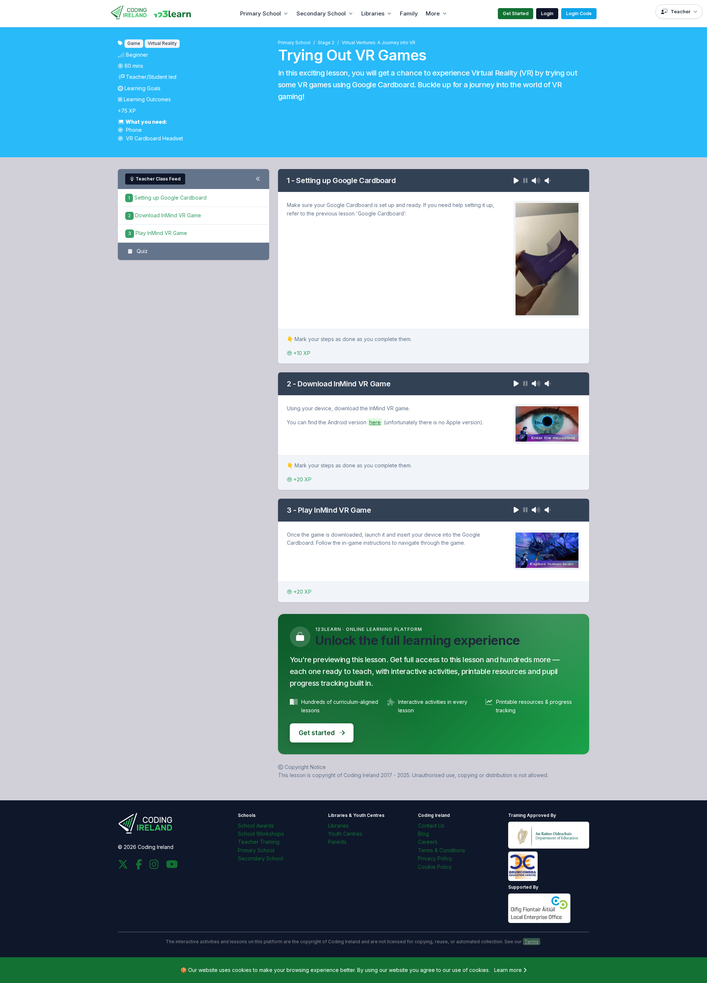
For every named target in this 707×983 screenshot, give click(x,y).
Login (547, 13)
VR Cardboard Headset (153, 138)
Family (409, 13)
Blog (423, 834)
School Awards (256, 825)
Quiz (141, 251)
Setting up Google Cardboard (167, 197)
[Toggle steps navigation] (258, 179)
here (375, 422)
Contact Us (431, 825)
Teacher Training (258, 842)
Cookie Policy (435, 867)
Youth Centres (345, 834)
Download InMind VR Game (164, 215)
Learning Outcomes (147, 99)
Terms (531, 941)
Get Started (515, 13)
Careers (427, 842)
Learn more (508, 970)
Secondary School (321, 13)
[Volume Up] (536, 180)
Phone (133, 130)
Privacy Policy (435, 858)
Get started (317, 733)
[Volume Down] (548, 180)
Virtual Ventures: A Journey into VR (378, 42)
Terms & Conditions (441, 850)
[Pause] (525, 180)
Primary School (260, 13)
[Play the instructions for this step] (516, 180)
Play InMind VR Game (157, 233)
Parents (337, 842)
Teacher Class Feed (158, 179)
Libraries (372, 13)
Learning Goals (142, 88)
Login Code (579, 13)
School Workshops (261, 834)
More (433, 13)
